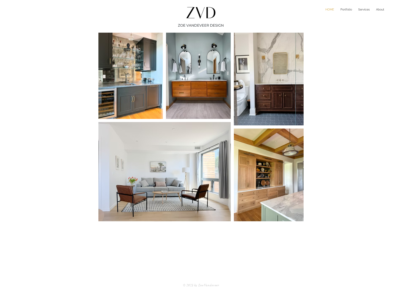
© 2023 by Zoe (193, 285)
